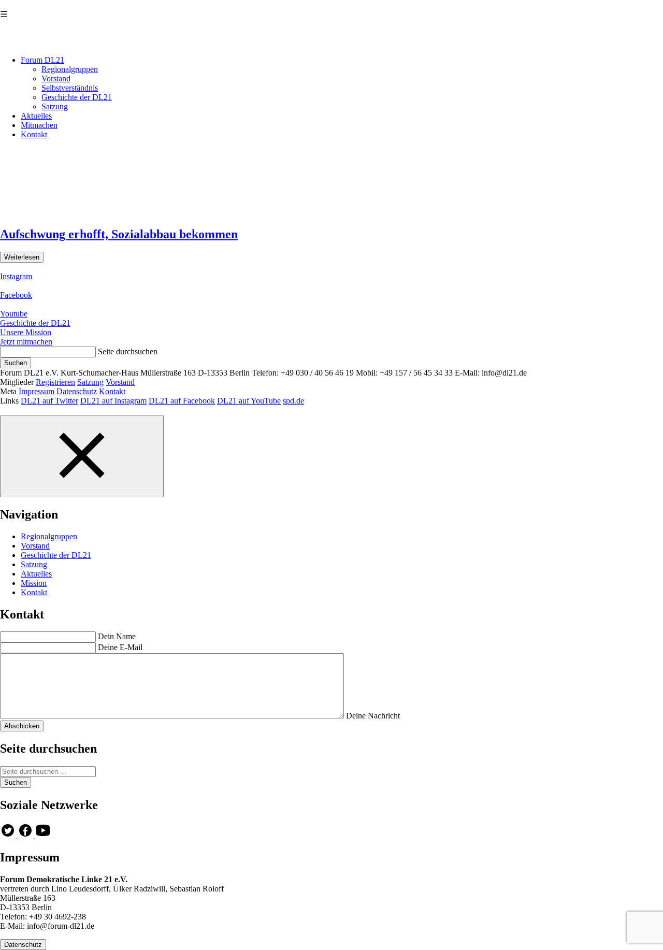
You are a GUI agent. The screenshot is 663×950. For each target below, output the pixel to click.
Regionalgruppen (69, 69)
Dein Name (117, 636)
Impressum (36, 391)
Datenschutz (76, 391)
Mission (34, 583)
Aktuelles (36, 115)
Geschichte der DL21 (76, 97)
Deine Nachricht (373, 715)
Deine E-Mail (120, 647)
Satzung (54, 106)
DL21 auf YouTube (249, 400)
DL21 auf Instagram (113, 400)
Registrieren (55, 382)
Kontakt (34, 134)
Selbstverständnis (69, 87)
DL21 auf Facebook (182, 400)
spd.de (293, 400)
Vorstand (55, 78)
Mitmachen (39, 125)
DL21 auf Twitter (49, 400)
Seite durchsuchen (127, 351)
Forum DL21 (42, 59)
